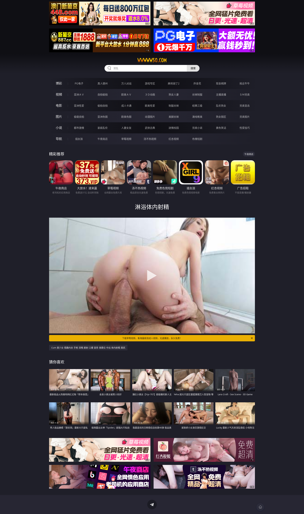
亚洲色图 (103, 116)
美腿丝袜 (174, 116)
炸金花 (197, 83)
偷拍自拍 (103, 105)
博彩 (59, 83)
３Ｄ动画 (150, 94)
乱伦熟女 (221, 105)
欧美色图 (126, 116)
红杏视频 (174, 139)
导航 (59, 139)
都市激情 (79, 128)
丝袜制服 (197, 94)
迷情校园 (174, 128)
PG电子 (79, 83)
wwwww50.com (152, 60)
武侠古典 (150, 128)
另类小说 (197, 128)
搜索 (193, 68)
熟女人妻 (174, 94)
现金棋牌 (221, 83)
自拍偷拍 (103, 94)
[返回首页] (260, 507)
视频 (59, 94)
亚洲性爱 (79, 105)
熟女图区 (221, 116)
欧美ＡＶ (126, 94)
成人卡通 (126, 105)
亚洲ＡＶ (79, 94)
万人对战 (126, 83)
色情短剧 (197, 139)
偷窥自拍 (79, 116)
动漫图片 (150, 116)
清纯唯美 (197, 116)
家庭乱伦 (103, 128)
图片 (59, 117)
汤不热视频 (150, 139)
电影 (59, 105)
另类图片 (245, 116)
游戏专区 (150, 83)
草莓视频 (126, 139)
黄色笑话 (221, 128)
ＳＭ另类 (245, 94)
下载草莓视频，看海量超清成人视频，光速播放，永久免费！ (152, 338)
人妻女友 (126, 128)
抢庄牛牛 (245, 83)
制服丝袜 (174, 105)
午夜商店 (103, 139)
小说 (59, 128)
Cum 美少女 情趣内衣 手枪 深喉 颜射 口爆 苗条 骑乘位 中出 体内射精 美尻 (88, 347)
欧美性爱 (150, 105)
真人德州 (103, 83)
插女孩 (79, 139)
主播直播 (221, 94)
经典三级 (197, 105)
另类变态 (245, 105)
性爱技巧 (245, 128)
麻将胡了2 (173, 83)
